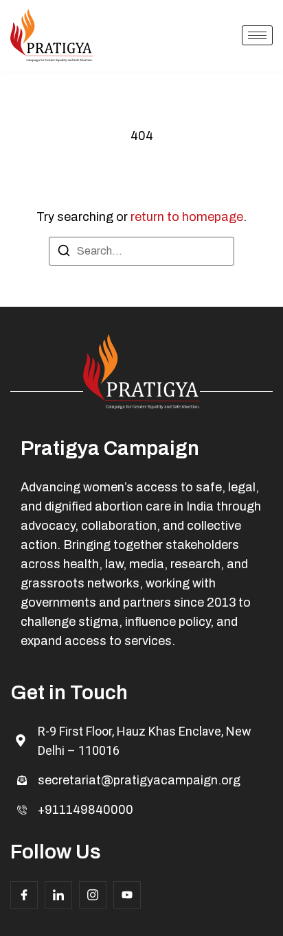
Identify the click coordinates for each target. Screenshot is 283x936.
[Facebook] (24, 895)
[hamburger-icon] (257, 35)
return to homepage (187, 217)
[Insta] (92, 895)
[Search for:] (141, 251)
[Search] (64, 252)
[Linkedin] (58, 895)
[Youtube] (127, 895)
